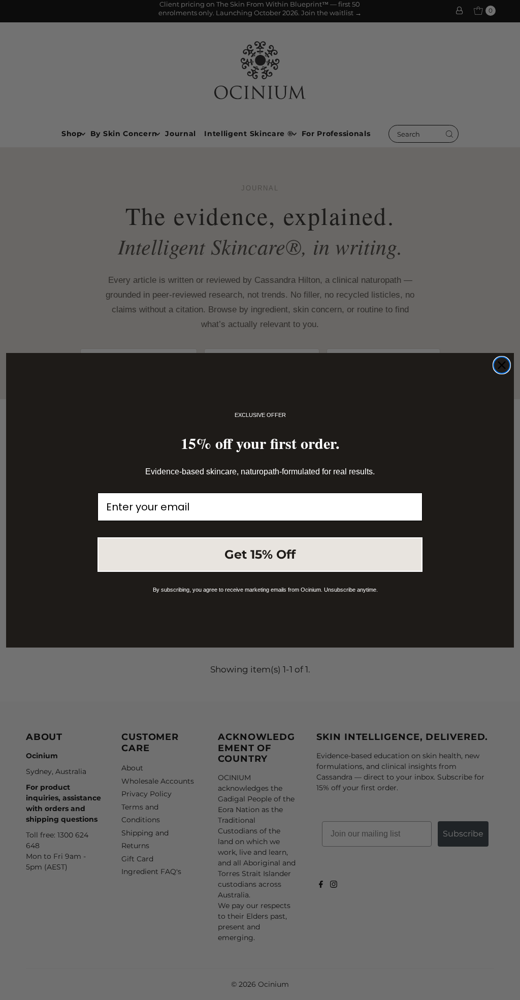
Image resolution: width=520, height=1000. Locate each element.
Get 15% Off (260, 554)
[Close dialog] (502, 365)
